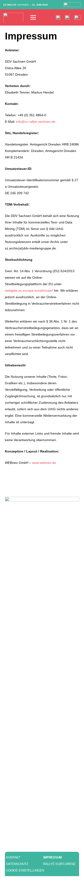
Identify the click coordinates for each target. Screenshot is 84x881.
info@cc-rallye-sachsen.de (35, 121)
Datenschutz (17, 864)
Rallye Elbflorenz (59, 864)
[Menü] (36, 17)
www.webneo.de (44, 463)
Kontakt (13, 857)
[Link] (13, 17)
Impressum (52, 857)
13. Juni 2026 (40, 4)
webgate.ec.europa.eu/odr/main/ (29, 290)
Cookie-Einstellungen (25, 870)
